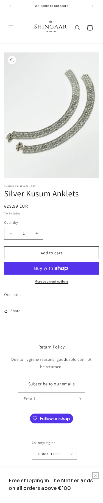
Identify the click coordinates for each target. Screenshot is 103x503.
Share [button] (15, 310)
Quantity (11, 222)
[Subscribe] (79, 398)
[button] (11, 28)
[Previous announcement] (10, 6)
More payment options (51, 281)
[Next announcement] (93, 6)
